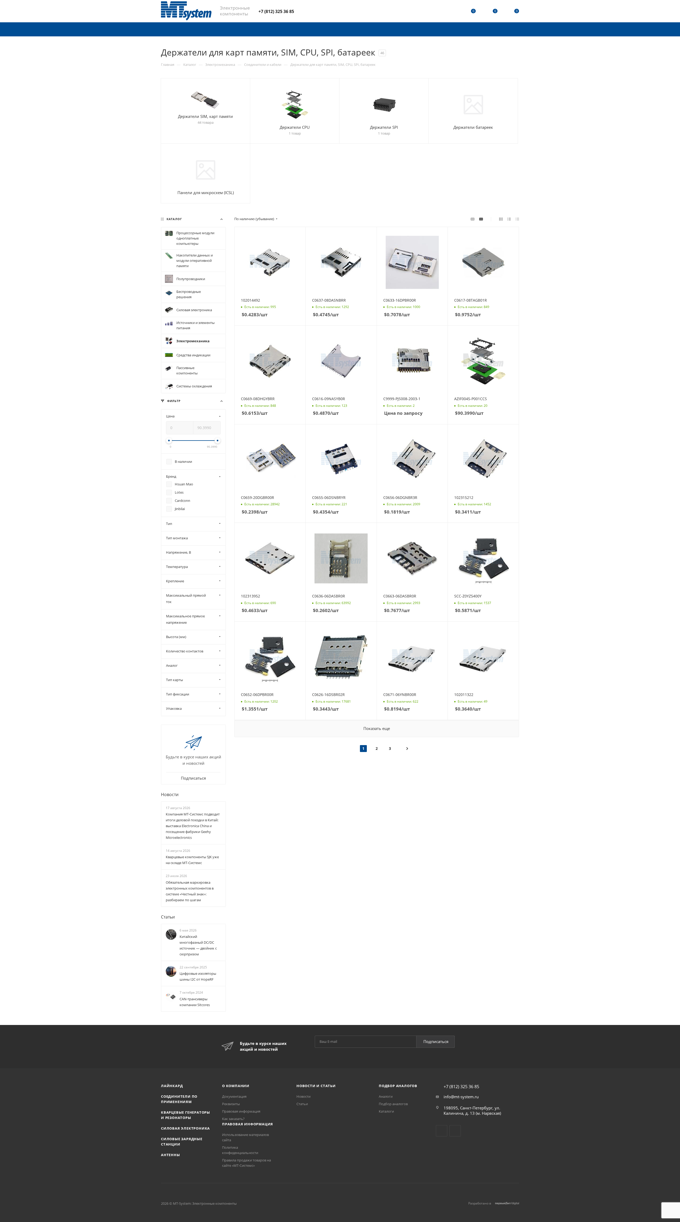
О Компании (235, 1085)
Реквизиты (231, 1103)
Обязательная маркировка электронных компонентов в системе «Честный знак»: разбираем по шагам (190, 891)
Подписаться (435, 1041)
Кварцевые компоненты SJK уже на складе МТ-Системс (192, 859)
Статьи (168, 917)
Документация (234, 1096)
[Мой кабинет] (451, 12)
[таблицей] (517, 219)
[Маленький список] (472, 219)
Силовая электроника (185, 1128)
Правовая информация (241, 1111)
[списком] (509, 219)
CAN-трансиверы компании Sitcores (195, 1002)
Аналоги (386, 1096)
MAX (317, 11)
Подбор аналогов (398, 1085)
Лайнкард (172, 1085)
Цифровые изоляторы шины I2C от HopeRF (198, 976)
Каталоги (386, 1111)
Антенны (170, 1154)
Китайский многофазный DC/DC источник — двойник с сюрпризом (198, 945)
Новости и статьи (316, 1085)
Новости (169, 794)
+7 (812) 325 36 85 (276, 11)
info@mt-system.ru (461, 1096)
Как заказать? (233, 1118)
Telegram (303, 11)
